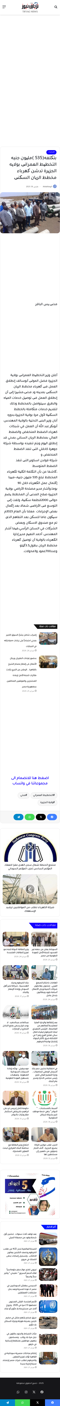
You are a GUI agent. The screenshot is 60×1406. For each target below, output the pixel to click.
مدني (23, 795)
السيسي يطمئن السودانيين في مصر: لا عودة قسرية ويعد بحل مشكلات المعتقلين (21, 1289)
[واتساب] (30, 817)
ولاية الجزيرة (46, 802)
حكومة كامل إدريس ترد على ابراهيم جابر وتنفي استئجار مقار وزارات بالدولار (16, 1111)
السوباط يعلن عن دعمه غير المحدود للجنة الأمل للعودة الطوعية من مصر (44, 952)
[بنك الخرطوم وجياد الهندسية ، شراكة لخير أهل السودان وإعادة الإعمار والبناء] (16, 972)
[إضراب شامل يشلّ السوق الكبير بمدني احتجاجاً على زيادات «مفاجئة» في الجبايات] (48, 638)
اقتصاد (51, 152)
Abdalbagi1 (47, 187)
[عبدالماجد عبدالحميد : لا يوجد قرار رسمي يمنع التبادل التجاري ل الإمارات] (16, 1012)
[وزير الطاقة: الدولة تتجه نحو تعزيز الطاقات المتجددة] (16, 939)
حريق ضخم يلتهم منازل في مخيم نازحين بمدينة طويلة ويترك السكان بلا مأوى (20, 1321)
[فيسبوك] (52, 817)
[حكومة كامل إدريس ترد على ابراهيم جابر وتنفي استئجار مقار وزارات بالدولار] (16, 1098)
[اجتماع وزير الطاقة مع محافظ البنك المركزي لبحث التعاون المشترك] (16, 1134)
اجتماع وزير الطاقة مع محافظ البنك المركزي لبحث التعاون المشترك (16, 1148)
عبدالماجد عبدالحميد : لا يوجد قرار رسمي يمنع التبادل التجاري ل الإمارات (16, 1026)
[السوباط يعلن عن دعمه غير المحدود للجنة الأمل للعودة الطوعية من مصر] (44, 939)
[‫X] (41, 817)
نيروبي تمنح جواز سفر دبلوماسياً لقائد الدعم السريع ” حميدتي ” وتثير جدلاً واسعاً (20, 1273)
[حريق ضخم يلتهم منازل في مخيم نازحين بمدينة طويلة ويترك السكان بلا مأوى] (48, 1322)
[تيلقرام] (19, 817)
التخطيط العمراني (43, 795)
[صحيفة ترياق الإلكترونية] (30, 7)
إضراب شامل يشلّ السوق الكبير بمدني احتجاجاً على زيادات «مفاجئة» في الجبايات (20, 641)
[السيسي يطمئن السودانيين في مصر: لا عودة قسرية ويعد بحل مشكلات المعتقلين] (48, 1290)
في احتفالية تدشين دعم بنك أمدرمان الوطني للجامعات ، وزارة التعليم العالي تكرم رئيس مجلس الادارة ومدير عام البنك (44, 1075)
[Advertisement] (30, 48)
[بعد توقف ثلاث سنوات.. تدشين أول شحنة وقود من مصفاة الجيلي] (48, 1239)
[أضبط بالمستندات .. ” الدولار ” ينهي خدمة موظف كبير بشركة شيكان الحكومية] (44, 1098)
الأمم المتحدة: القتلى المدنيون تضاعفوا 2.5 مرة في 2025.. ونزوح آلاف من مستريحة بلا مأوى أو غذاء (20, 1305)
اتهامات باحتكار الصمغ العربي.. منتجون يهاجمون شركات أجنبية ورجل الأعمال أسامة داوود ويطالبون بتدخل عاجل (44, 989)
